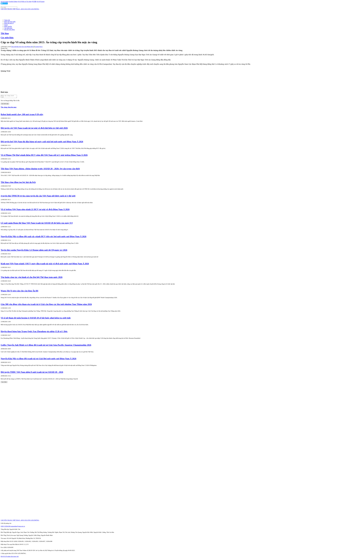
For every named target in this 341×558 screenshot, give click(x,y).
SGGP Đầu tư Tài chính (25, 1)
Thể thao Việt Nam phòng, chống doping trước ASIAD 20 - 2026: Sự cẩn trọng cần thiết (40, 168)
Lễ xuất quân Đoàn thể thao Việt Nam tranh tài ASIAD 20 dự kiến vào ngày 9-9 (37, 223)
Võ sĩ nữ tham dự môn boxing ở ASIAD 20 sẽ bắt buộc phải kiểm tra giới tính (36, 318)
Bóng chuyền (8, 26)
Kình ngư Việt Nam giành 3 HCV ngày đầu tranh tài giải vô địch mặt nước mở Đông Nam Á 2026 (45, 263)
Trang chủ (7, 20)
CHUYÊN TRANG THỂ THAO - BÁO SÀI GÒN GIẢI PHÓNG (20, 9)
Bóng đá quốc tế (8, 23)
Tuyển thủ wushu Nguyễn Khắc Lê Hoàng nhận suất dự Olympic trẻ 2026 (34, 250)
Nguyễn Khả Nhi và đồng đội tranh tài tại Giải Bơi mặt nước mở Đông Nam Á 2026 (38, 358)
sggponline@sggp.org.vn (18, 526)
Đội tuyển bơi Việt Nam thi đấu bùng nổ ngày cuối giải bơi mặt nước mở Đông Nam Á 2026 (42, 141)
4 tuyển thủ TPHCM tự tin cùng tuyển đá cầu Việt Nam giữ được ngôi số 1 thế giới (38, 196)
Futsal (6, 25)
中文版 (34, 1)
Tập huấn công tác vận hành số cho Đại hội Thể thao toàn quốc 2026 (31, 277)
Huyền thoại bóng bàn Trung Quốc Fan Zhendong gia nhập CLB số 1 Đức (34, 331)
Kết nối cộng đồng (9, 29)
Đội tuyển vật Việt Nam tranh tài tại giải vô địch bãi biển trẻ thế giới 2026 (34, 128)
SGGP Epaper (40, 1)
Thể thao (5, 33)
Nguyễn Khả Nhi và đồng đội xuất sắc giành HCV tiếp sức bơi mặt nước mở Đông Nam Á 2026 (43, 236)
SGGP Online (5, 1)
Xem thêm (4, 382)
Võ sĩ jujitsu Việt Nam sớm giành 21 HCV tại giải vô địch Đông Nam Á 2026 (35, 209)
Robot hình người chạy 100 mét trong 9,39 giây (22, 114)
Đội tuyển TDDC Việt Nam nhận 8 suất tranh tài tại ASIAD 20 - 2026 (32, 372)
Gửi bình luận (4, 103)
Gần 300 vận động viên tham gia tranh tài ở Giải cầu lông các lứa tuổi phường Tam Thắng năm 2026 (46, 304)
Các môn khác (8, 28)
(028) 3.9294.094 (6, 526)
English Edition (13, 1)
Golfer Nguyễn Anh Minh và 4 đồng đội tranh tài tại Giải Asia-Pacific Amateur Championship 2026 (46, 345)
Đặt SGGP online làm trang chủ (10, 556)
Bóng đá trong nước (10, 21)
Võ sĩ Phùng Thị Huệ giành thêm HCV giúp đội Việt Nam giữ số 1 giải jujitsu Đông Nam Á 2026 (44, 155)
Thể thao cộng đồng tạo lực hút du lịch (18, 182)
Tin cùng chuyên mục (9, 107)
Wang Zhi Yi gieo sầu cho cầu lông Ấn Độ (19, 291)
